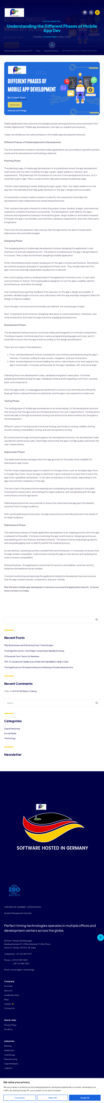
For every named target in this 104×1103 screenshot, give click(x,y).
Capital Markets (11, 1063)
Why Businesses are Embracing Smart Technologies (28, 645)
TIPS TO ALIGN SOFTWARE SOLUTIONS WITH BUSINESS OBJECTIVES (36, 661)
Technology (10, 738)
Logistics (8, 1068)
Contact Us (9, 1008)
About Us (8, 990)
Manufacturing (10, 1059)
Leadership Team (11, 995)
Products (8, 1029)
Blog (6, 999)
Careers (7, 1004)
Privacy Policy (10, 1025)
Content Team (50, 36)
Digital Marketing (52, 21)
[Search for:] (52, 702)
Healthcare (9, 1050)
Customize (20, 1097)
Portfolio (8, 986)
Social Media (10, 733)
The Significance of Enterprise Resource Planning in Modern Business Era (38, 667)
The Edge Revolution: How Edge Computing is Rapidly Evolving (34, 650)
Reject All (52, 1097)
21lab (6, 691)
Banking (8, 1046)
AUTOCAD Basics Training (24, 691)
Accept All (84, 1097)
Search (95, 619)
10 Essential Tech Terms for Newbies (21, 656)
